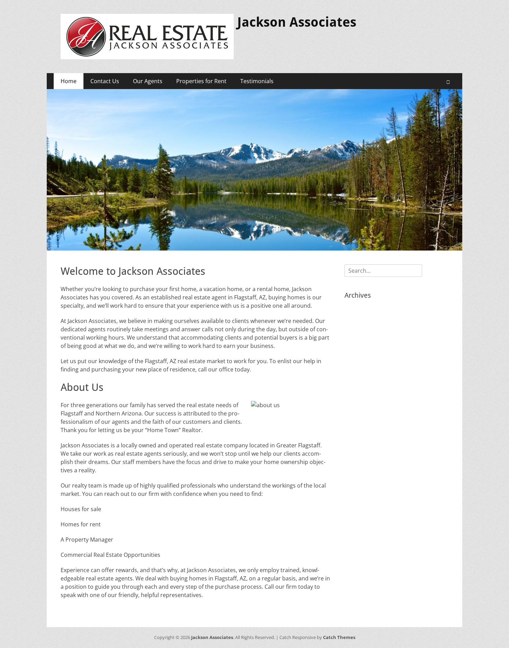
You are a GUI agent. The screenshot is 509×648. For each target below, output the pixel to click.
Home (69, 81)
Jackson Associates (296, 22)
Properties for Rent (201, 81)
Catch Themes (339, 637)
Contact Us (104, 81)
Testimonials (257, 81)
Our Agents (147, 81)
